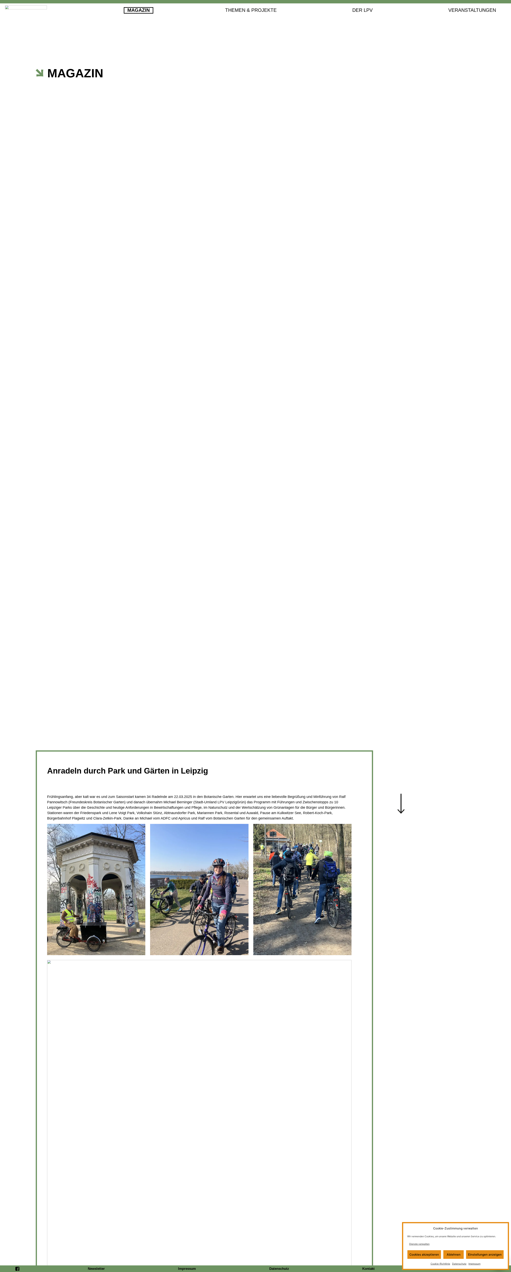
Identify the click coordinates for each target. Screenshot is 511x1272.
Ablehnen (453, 1254)
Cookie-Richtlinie (440, 1263)
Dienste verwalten (419, 1243)
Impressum (474, 1263)
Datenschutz (459, 1263)
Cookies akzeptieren (424, 1254)
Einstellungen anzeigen (485, 1254)
